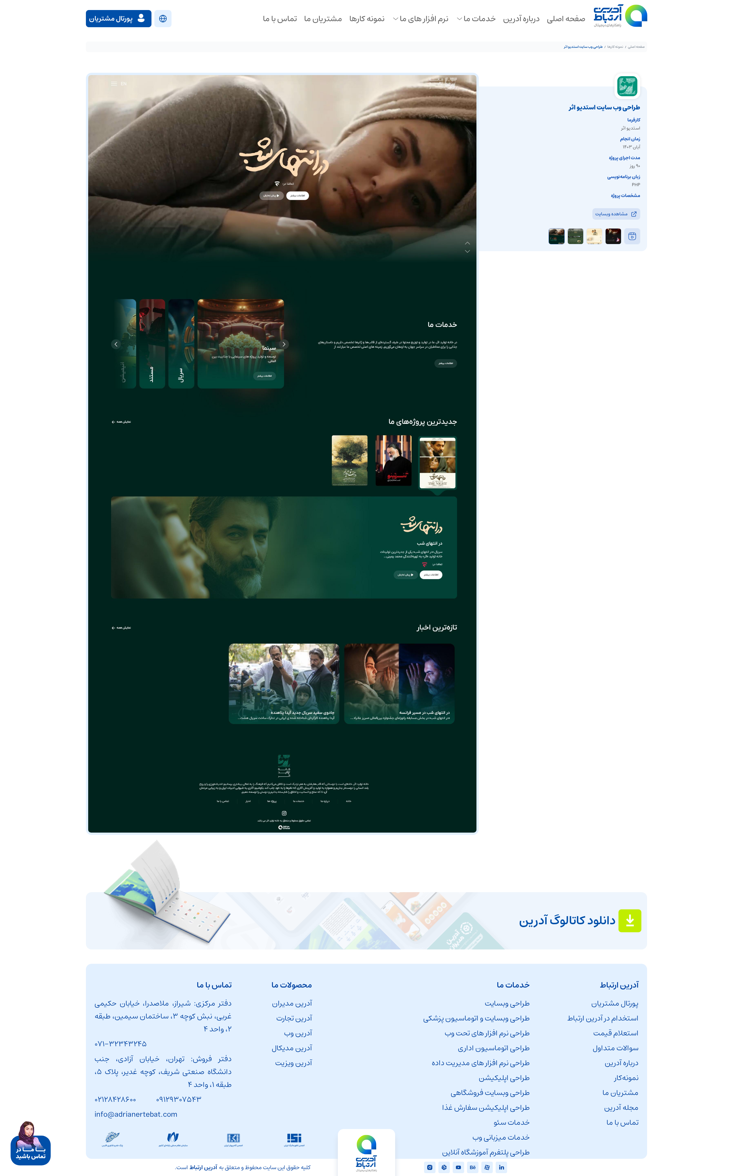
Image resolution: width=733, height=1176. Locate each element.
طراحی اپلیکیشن (504, 1077)
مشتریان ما (620, 1092)
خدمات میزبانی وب (501, 1137)
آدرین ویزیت (293, 1063)
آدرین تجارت (294, 1018)
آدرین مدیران (292, 1003)
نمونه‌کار (626, 1077)
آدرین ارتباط (203, 1168)
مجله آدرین (621, 1107)
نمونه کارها (615, 47)
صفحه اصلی (636, 47)
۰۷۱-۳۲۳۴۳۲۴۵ (120, 1044)
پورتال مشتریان (615, 1003)
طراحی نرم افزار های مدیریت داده (481, 1063)
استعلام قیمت (616, 1033)
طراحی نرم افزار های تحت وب (487, 1033)
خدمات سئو (512, 1122)
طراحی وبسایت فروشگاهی (490, 1092)
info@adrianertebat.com (135, 1114)
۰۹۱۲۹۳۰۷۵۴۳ (179, 1099)
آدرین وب (298, 1033)
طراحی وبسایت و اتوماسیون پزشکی (476, 1018)
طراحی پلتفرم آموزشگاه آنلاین (486, 1152)
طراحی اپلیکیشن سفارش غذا (486, 1107)
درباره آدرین (622, 1063)
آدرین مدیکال (292, 1048)
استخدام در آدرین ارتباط (603, 1018)
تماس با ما (622, 1122)
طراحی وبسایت (507, 1003)
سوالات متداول (616, 1048)
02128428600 (115, 1099)
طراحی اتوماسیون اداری (494, 1048)
